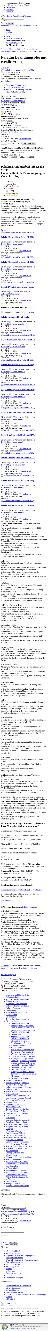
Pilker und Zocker (13, 1115)
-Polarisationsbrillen (13, 1131)
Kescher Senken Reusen (15, 1135)
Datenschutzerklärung (14, 1262)
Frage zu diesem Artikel (15, 87)
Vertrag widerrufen (13, 1253)
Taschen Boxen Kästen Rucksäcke (19, 1146)
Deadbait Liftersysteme (20, 1069)
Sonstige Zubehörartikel (15, 1153)
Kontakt (9, 32)
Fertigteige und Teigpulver (16, 1100)
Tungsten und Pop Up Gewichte (23, 1074)
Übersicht (4, 966)
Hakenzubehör (11, 1089)
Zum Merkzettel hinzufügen (33, 148)
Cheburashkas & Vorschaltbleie (23, 1028)
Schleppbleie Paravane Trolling (23, 1072)
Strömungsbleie (17, 1047)
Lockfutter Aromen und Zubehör (18, 1098)
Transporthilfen (12, 1151)
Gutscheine (10, 1271)
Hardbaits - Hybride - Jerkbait (17, 1113)
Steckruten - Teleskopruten (16, 1004)
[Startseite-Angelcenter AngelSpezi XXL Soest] (16, 16)
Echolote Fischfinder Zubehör (17, 1172)
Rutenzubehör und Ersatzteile (17, 1006)
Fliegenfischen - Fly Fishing (17, 1126)
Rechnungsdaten (12, 1266)
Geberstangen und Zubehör (16, 1175)
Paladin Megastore (29, 907)
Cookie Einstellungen (14, 1277)
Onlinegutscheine (12, 997)
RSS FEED (10, 1299)
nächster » (25, 968)
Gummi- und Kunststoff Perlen (23, 1063)
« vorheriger (13, 968)
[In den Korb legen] (2, 1203)
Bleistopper (15, 1076)
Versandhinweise (12, 1290)
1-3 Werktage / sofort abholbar (13, 101)
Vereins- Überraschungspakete (18, 999)
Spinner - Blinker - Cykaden (17, 1111)
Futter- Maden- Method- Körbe (23, 1056)
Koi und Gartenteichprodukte (17, 1186)
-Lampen (9, 1129)
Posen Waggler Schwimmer (16, 1012)
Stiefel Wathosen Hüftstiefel (17, 1162)
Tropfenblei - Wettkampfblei (22, 1052)
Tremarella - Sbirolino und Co (17, 1019)
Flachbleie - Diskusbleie (20, 1032)
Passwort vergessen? (9, 1242)
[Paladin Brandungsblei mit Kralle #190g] (17, 70)
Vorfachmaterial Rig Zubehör (17, 1083)
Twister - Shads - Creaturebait (17, 1109)
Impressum (10, 34)
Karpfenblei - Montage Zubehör (23, 1065)
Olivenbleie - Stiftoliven (20, 1041)
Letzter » (34, 968)
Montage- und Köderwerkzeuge (18, 1091)
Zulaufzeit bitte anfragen (10, 294)
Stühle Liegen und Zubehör (16, 1144)
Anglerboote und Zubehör (16, 1170)
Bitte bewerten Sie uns (14, 1292)
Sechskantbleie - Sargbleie (21, 1043)
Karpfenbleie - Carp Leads (21, 1067)
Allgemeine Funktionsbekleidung (19, 1157)
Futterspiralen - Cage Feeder (22, 1058)
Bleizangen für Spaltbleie (20, 1078)
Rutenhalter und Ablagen (15, 1133)
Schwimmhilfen (12, 1166)
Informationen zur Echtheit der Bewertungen (22, 1328)
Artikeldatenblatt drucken (16, 85)
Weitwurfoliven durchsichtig (22, 1054)
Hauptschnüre (11, 1010)
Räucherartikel (11, 1181)
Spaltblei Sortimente (18, 1045)
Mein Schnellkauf (13, 1251)
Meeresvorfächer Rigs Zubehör (18, 1085)
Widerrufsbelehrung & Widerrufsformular (22, 1260)
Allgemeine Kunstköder (15, 1105)
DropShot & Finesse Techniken (23, 1030)
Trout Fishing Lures (13, 1107)
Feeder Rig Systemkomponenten (23, 1061)
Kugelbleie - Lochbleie (20, 1037)
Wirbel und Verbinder (14, 1080)
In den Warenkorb (29, 143)
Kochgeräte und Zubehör (15, 1183)
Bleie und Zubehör (13, 1021)
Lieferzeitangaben (13, 1288)
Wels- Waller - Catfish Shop (17, 1124)
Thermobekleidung (13, 1159)
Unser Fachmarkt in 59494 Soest (18, 1286)
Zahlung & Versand (13, 1264)
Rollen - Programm (13, 1008)
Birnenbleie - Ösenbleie (20, 1023)
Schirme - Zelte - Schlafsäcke (17, 1142)
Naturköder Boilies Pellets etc (17, 1096)
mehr (24, 1210)
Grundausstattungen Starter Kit (18, 1120)
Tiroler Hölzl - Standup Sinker (22, 1050)
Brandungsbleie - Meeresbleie (22, 1026)
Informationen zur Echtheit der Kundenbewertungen (21, 890)
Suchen (10, 23)
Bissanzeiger (11, 1017)
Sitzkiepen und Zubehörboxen (17, 1148)
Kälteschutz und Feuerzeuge (17, 1164)
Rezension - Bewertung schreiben (19, 89)
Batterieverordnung (13, 1273)
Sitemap (9, 1297)
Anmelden (13, 1245)
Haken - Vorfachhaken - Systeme (19, 1087)
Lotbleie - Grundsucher (20, 1039)
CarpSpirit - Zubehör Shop (16, 1122)
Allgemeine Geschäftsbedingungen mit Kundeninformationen (21, 1256)
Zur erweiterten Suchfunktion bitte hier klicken (19, 25)
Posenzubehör (11, 1015)
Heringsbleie (16, 1034)
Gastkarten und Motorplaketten (18, 995)
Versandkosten (25, 139)
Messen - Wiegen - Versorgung (18, 1137)
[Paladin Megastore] (11, 132)
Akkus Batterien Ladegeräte (17, 1177)
